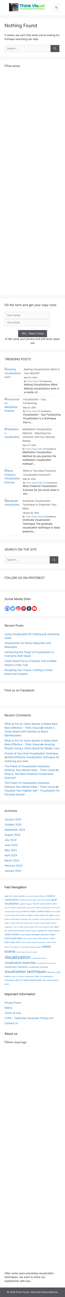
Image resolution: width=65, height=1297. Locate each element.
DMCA (8, 1007)
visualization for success (46, 963)
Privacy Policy (13, 1002)
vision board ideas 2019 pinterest (36, 938)
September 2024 (15, 829)
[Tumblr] (29, 608)
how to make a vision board (36, 911)
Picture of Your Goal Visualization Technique (31, 753)
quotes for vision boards (48, 930)
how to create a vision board (15, 908)
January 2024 (13, 870)
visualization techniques (25, 971)
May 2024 (11, 850)
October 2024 (13, 824)
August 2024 (12, 834)
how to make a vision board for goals (37, 915)
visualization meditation (16, 967)
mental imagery (31, 931)
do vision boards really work (30, 900)
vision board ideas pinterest (30, 947)
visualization (18, 957)
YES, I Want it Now (32, 333)
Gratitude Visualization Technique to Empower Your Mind (40, 504)
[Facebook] (7, 608)
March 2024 (12, 860)
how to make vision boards (24, 927)
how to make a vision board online (41, 919)
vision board (12, 934)
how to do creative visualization (39, 908)
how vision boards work (44, 927)
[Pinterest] (23, 608)
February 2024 (13, 865)
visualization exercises (20, 963)
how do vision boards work (45, 904)
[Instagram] (18, 608)
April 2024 (11, 855)
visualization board (38, 958)
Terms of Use (13, 1012)
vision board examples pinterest (34, 934)
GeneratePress (50, 1292)
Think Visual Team (33, 449)
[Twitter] (12, 608)
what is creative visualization (23, 977)
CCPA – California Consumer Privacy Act (29, 1018)
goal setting (46, 900)
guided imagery (26, 904)
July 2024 (10, 839)
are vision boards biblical (35, 896)
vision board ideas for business (33, 942)
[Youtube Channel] (34, 608)
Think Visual (32, 381)
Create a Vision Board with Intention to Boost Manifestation (30, 731)
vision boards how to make (26, 952)
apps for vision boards (15, 896)
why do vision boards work (28, 980)
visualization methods (38, 967)
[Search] (54, 48)
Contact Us (11, 1023)
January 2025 (13, 819)
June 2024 (11, 845)
